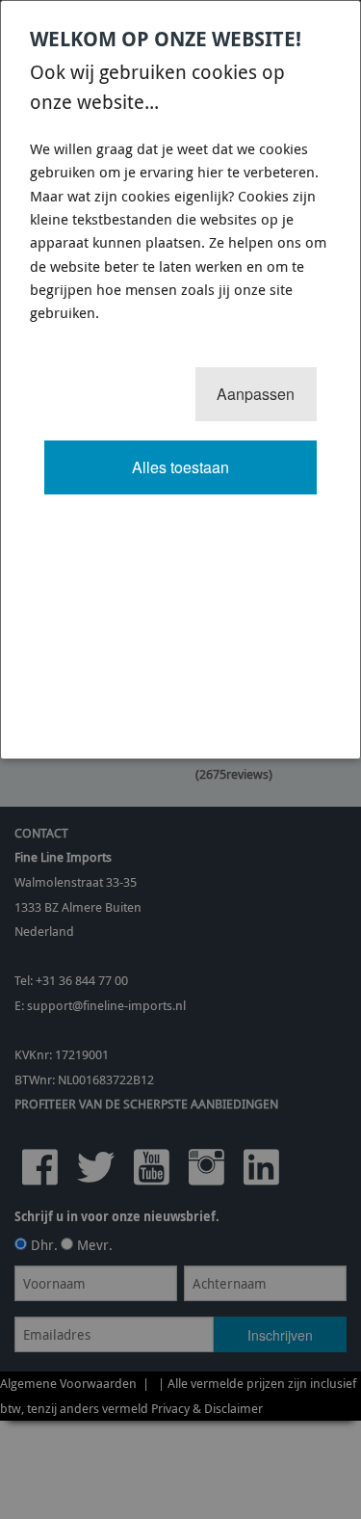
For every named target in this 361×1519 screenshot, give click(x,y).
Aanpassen (256, 394)
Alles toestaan (180, 467)
